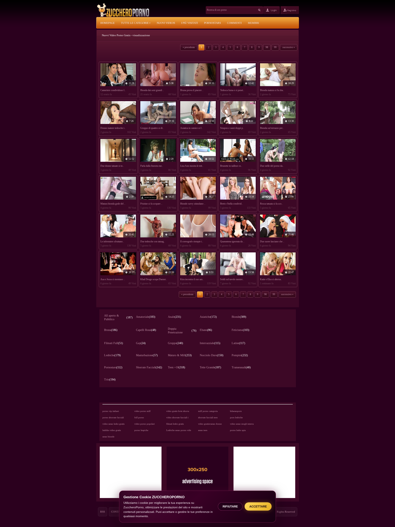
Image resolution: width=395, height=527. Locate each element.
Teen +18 (176, 367)
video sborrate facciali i (177, 417)
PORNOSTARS (212, 22)
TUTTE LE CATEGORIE (135, 22)
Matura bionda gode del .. (112, 203)
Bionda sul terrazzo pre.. (272, 128)
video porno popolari (144, 424)
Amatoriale (145, 316)
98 (267, 47)
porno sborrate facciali (113, 417)
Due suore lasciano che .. (272, 241)
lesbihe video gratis (111, 430)
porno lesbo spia (238, 430)
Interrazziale (210, 343)
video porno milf (142, 411)
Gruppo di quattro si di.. (152, 128)
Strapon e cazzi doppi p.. (232, 128)
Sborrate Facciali (149, 367)
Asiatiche (208, 316)
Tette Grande (210, 367)
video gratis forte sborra (177, 411)
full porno (139, 417)
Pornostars (113, 367)
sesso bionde (108, 436)
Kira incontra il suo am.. (192, 279)
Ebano (206, 330)
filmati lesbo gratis (175, 424)
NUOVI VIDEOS (166, 22)
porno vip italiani (110, 411)
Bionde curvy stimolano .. (192, 203)
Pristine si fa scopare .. (151, 203)
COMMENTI (234, 22)
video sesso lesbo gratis (113, 424)
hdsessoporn (236, 411)
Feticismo (240, 330)
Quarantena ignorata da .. (232, 241)
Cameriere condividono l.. (112, 90)
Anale (174, 316)
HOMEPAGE (107, 22)
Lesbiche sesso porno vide (178, 430)
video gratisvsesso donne (210, 424)
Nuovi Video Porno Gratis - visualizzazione (126, 35)
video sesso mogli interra (242, 424)
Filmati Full (113, 343)
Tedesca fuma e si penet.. (232, 90)
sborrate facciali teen (208, 417)
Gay (141, 343)
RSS (102, 511)
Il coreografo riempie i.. (191, 241)
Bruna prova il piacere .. (191, 90)
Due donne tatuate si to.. (112, 165)
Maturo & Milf (180, 355)
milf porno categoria (208, 411)
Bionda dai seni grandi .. (152, 90)
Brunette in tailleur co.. (231, 165)
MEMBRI (253, 22)
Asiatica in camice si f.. (191, 128)
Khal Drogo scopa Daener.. (153, 279)
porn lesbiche (236, 417)
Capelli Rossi (146, 330)
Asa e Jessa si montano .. (112, 279)
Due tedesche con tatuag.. (152, 241)
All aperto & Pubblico (118, 317)
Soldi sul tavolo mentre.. (232, 279)
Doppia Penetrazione (182, 330)
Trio (110, 379)
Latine (238, 343)
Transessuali (241, 367)
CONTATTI (117, 511)
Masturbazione (147, 355)
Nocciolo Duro (211, 355)
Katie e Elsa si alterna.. (271, 279)
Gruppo (175, 343)
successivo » (288, 47)
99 (275, 47)
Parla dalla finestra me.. (151, 165)
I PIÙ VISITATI (189, 22)
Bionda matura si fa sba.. (272, 90)
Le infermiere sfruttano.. (112, 241)
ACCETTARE (258, 506)
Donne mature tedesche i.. (112, 128)
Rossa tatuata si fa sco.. (271, 203)
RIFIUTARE (230, 506)
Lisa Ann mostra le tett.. (191, 165)
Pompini (240, 355)
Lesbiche (112, 355)
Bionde (239, 316)
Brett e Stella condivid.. (231, 203)
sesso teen (202, 430)
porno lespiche (141, 430)
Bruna (110, 330)
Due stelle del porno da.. (272, 165)
